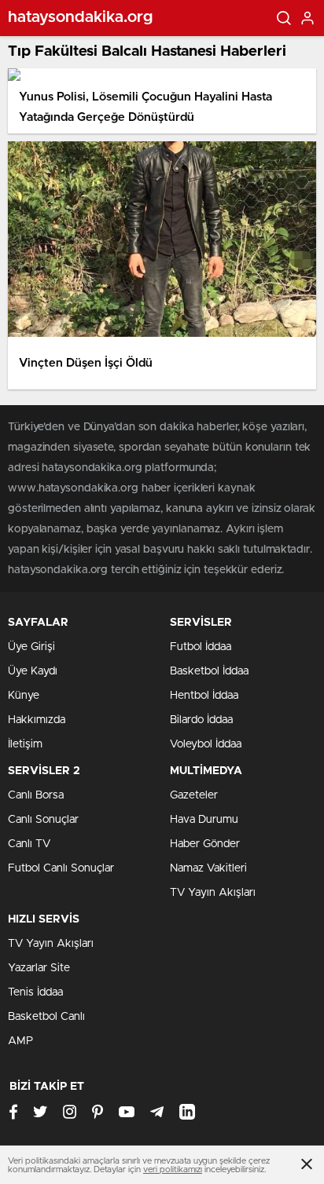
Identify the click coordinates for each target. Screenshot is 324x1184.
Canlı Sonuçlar (43, 819)
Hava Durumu (204, 819)
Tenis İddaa (35, 992)
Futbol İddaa (200, 646)
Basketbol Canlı (46, 1016)
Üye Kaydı (32, 671)
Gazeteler (194, 795)
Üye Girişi (31, 646)
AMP (20, 1041)
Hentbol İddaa (204, 695)
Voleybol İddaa (205, 744)
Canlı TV (29, 844)
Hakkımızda (36, 719)
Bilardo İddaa (201, 719)
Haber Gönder (205, 844)
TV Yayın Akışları (213, 892)
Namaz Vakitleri (208, 868)
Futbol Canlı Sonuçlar (61, 868)
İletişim (25, 744)
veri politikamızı (172, 1169)
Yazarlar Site (39, 968)
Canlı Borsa (36, 795)
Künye (23, 695)
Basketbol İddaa (209, 671)
